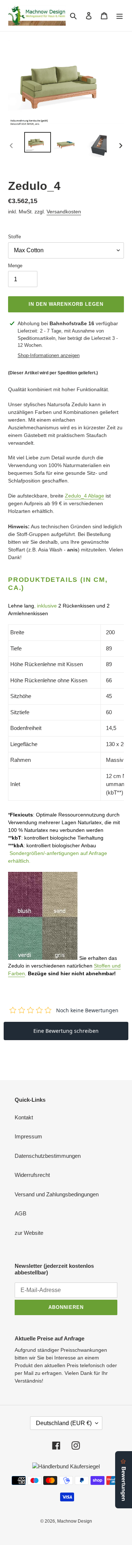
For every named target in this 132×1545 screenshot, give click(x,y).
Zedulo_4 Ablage (84, 496)
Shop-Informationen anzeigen (49, 355)
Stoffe (14, 236)
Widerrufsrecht (32, 1175)
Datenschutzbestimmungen (48, 1156)
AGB (20, 1213)
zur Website (29, 1233)
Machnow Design (74, 1521)
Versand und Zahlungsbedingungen (57, 1194)
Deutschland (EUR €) (64, 1423)
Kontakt (24, 1117)
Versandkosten (64, 211)
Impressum (28, 1136)
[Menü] (119, 15)
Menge (15, 265)
